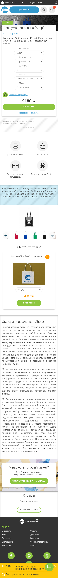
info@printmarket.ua (37, 2)
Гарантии (34, 538)
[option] (29, 280)
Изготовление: (25, 57)
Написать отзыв (29, 510)
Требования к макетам (29, 113)
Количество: (24, 48)
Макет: (22, 83)
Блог (4, 535)
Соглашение (7, 542)
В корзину (29, 107)
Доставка (34, 535)
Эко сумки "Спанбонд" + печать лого (26, 256)
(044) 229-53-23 (10, 3)
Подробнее (29, 303)
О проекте (6, 531)
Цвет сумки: (24, 66)
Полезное (6, 538)
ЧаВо (32, 545)
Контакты (6, 545)
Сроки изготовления (39, 542)
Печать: (22, 74)
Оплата (33, 531)
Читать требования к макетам (28, 481)
